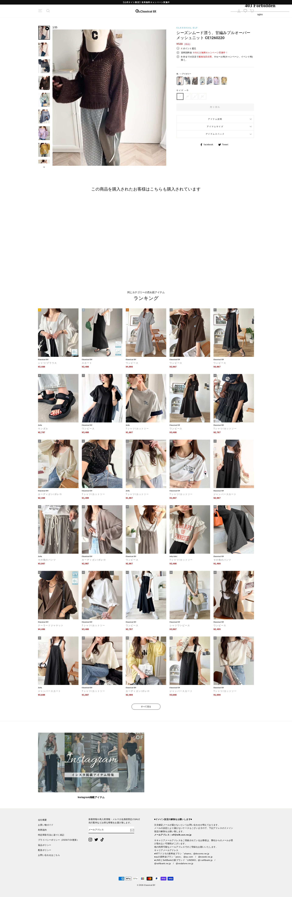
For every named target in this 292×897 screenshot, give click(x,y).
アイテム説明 (215, 119)
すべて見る (146, 706)
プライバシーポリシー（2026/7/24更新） (58, 840)
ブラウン (195, 81)
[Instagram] (90, 839)
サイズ (182, 90)
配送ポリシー (44, 850)
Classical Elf (187, 28)
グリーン (202, 81)
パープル (217, 81)
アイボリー (180, 81)
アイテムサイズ (215, 126)
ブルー (209, 81)
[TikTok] (102, 839)
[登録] (132, 830)
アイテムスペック (215, 134)
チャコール (187, 81)
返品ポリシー (44, 845)
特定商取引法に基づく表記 (51, 835)
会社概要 (42, 820)
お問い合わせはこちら (49, 855)
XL (202, 96)
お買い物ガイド (45, 825)
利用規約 (42, 830)
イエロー (224, 81)
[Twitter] (96, 839)
